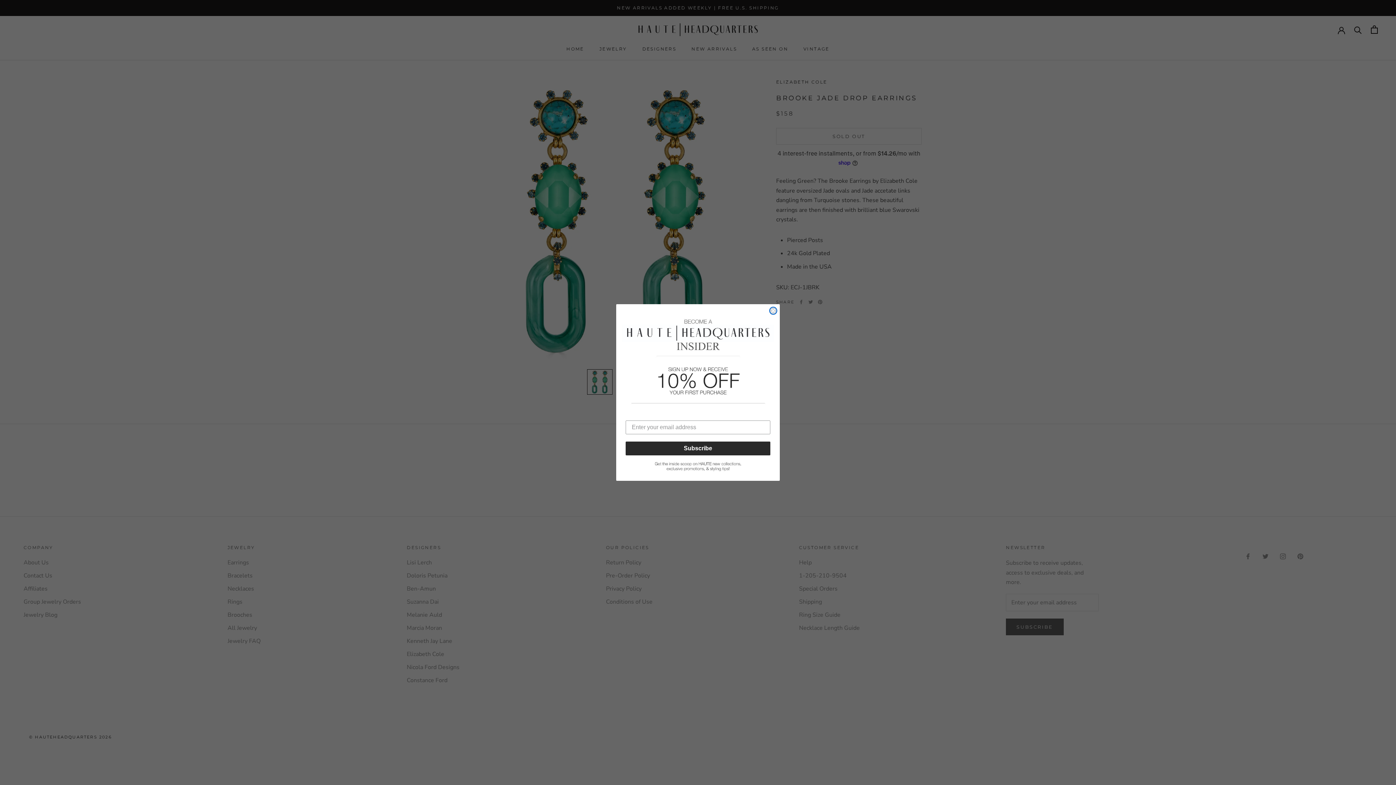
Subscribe (698, 448)
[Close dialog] (773, 310)
